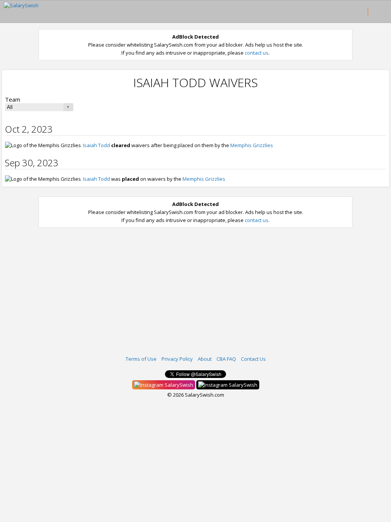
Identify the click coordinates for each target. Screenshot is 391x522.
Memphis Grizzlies (251, 145)
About (205, 358)
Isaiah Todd (96, 145)
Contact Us (253, 358)
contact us (256, 52)
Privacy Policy (177, 358)
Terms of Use (141, 358)
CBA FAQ (226, 358)
